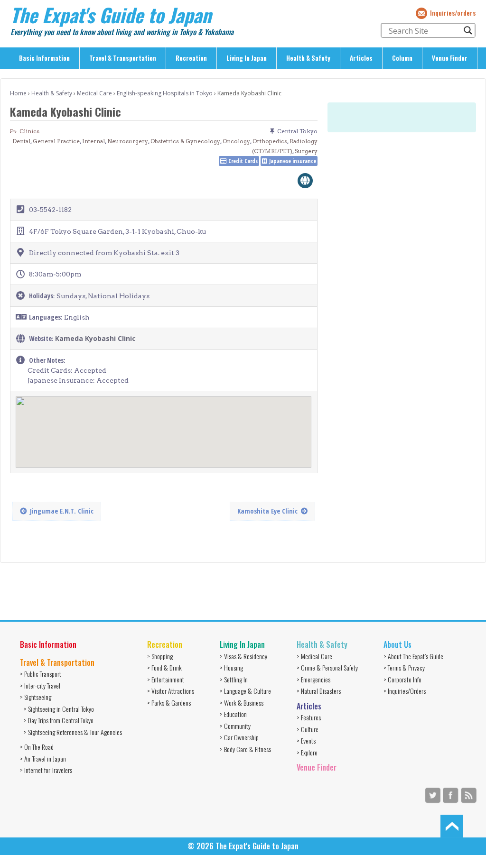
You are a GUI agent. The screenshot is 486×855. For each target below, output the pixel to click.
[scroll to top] (451, 825)
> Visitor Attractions (170, 691)
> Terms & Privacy (404, 667)
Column (402, 58)
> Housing (231, 667)
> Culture (307, 729)
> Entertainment (165, 679)
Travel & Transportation (122, 58)
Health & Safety (308, 58)
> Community (235, 726)
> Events (306, 740)
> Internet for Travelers (46, 770)
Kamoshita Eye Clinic (267, 510)
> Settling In (234, 679)
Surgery (306, 151)
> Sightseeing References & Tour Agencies (73, 732)
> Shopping (160, 656)
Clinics (29, 131)
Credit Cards (243, 161)
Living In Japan (246, 58)
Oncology (236, 141)
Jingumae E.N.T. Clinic (61, 510)
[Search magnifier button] (468, 30)
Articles (361, 58)
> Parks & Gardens (169, 703)
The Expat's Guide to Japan (110, 14)
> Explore (307, 752)
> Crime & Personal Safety (327, 667)
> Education (233, 714)
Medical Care (94, 93)
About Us (397, 644)
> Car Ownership (239, 737)
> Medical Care (314, 656)
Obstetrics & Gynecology (185, 141)
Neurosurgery (127, 141)
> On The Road (37, 747)
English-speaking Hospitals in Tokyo (165, 93)
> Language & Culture (245, 691)
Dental (21, 141)
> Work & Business (241, 703)
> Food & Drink (164, 667)
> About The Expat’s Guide (413, 656)
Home (18, 93)
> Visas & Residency (243, 656)
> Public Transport (40, 674)
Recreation (191, 58)
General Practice (56, 141)
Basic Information (44, 58)
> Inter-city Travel (40, 685)
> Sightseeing (35, 697)
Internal (93, 141)
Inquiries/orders (453, 13)
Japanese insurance (292, 161)
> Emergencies (313, 679)
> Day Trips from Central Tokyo (58, 720)
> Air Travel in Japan (43, 758)
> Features (309, 717)
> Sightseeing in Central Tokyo (59, 709)
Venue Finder (449, 58)
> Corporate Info (402, 679)
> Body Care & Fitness (245, 749)
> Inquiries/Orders (404, 691)
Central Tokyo (297, 131)
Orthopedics (269, 141)
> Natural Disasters (319, 691)
